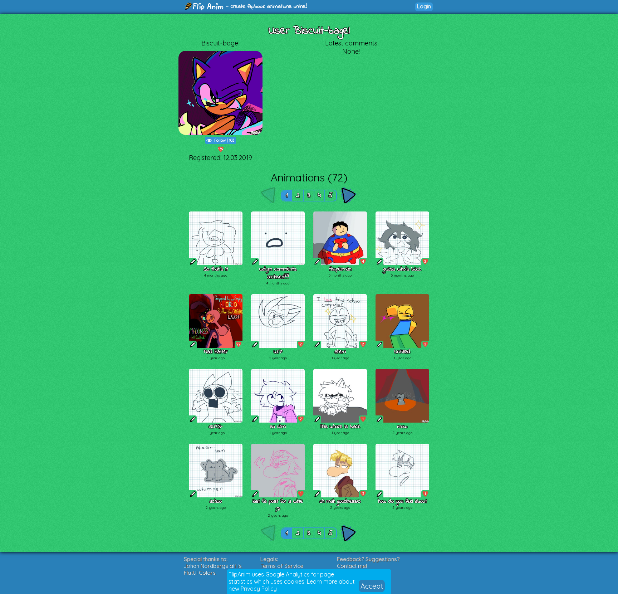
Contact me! (352, 566)
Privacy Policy (259, 588)
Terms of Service (281, 566)
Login (424, 6)
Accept (371, 585)
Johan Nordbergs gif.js (213, 566)
